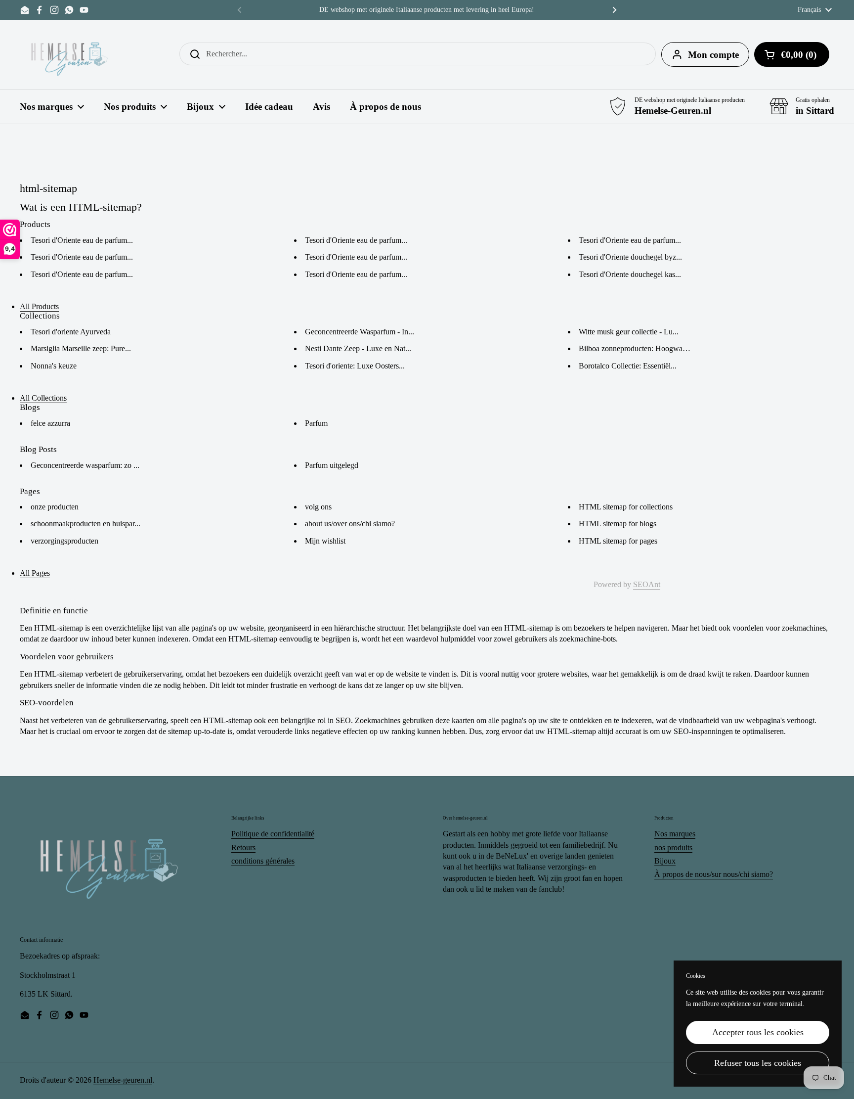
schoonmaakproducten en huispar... (85, 523)
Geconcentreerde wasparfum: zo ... (85, 465)
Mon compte (713, 54)
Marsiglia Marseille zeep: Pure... (81, 348)
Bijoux (665, 861)
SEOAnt (646, 584)
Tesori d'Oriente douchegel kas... (630, 274)
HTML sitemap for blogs (617, 523)
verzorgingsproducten (64, 541)
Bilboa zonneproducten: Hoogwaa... (635, 348)
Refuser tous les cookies (757, 1063)
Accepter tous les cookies (758, 1032)
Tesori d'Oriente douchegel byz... (630, 257)
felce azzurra (50, 423)
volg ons (318, 507)
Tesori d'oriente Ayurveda (71, 331)
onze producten (55, 507)
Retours (243, 847)
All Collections (43, 398)
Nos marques (674, 833)
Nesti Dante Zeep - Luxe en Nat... (358, 348)
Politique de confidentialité (272, 833)
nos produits (673, 847)
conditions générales (263, 861)
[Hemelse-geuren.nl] (70, 54)
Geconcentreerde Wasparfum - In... (359, 331)
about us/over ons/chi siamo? (350, 523)
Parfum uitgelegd (331, 465)
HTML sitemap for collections (626, 507)
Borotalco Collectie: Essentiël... (628, 366)
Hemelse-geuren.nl (122, 1080)
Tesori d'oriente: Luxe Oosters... (355, 366)
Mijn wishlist (325, 541)
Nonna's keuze (54, 366)
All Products (39, 306)
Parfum (316, 423)
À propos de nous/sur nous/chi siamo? (713, 874)
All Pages (35, 573)
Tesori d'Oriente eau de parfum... (82, 240)
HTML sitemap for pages (618, 541)
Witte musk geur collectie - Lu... (629, 331)
